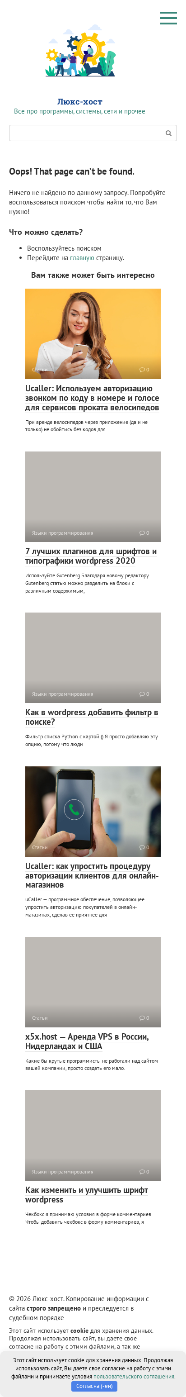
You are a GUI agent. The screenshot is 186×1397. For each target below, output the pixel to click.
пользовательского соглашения (133, 1376)
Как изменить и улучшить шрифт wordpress (86, 1194)
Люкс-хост (79, 101)
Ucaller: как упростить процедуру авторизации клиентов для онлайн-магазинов (92, 875)
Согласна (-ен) (94, 1386)
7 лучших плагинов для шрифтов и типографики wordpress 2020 (91, 556)
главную (82, 257)
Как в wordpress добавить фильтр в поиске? (91, 717)
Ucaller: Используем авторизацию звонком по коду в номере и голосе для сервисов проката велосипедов (92, 398)
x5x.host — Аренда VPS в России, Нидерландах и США (87, 1041)
